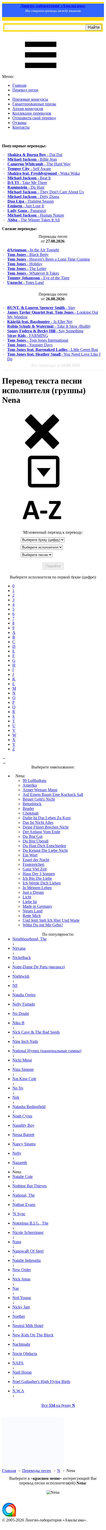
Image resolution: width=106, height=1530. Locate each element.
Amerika (30, 785)
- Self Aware (29, 168)
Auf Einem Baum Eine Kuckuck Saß (53, 794)
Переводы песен (36, 1470)
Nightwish (20, 976)
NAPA (18, 1363)
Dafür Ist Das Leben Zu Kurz (47, 818)
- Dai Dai (34, 154)
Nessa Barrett (23, 1134)
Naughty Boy (23, 1125)
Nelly (16, 1153)
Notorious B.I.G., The (30, 1223)
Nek (15, 1097)
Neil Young (21, 1297)
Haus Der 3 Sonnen (39, 874)
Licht (27, 897)
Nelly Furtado (23, 1004)
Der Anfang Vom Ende (41, 832)
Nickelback (21, 957)
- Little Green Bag (52, 349)
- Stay (41, 307)
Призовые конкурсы (30, 99)
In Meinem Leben (37, 887)
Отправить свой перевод (34, 118)
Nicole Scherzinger (27, 1232)
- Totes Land (25, 282)
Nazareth (19, 1162)
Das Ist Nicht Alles (38, 822)
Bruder (28, 808)
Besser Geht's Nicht (39, 799)
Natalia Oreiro (24, 995)
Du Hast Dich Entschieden (44, 846)
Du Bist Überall (35, 841)
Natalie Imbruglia (26, 1260)
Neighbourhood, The (29, 939)
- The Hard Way (39, 164)
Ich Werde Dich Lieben (42, 883)
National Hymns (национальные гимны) (46, 1051)
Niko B (18, 1023)
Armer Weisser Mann (40, 790)
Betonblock (32, 804)
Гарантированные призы (34, 104)
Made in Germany (37, 906)
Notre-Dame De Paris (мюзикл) (38, 967)
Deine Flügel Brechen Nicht (45, 827)
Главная (19, 85)
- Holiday (24, 264)
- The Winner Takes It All (33, 220)
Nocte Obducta (24, 1353)
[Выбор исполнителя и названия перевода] (42, 448)
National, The (23, 1195)
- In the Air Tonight (33, 250)
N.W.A (18, 1391)
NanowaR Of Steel (27, 1251)
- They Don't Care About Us (45, 192)
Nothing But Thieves (29, 1186)
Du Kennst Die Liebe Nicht (45, 850)
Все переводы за (55, 365)
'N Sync (18, 1214)
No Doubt (20, 1013)
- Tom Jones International (37, 340)
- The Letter (26, 268)
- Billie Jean (32, 159)
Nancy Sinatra (24, 1144)
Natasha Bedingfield (29, 1106)
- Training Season (30, 201)
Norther (18, 1316)
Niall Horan (22, 1372)
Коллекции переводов (31, 113)
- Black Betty (28, 254)
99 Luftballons (34, 780)
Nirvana (18, 948)
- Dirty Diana (33, 196)
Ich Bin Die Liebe (37, 878)
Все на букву (58, 1405)
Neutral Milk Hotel (27, 1325)
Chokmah (31, 813)
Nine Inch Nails (25, 1041)
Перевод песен (25, 90)
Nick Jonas (21, 1279)
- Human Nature (35, 215)
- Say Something (45, 331)
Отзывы (19, 122)
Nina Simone (23, 1069)
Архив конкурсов (27, 108)
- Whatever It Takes (33, 273)
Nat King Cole (24, 1079)
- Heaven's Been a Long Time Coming (48, 259)
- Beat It (29, 178)
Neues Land (32, 911)
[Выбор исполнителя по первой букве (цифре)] (42, 527)
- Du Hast (25, 187)
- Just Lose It (25, 206)
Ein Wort (30, 855)
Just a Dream (33, 892)
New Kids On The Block (33, 1335)
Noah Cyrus (22, 1116)
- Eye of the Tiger (38, 278)
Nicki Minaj (22, 1060)
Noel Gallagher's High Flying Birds (41, 1381)
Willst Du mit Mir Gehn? (43, 925)
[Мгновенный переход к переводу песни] (42, 488)
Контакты (21, 127)
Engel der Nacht (36, 860)
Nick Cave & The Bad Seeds (36, 1032)
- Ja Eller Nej (39, 321)
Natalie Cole (22, 1176)
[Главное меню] (40, 72)
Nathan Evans (23, 1204)
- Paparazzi (26, 210)
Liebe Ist (30, 901)
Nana (16, 1242)
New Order (21, 1270)
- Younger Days (29, 345)
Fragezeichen (33, 864)
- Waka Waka (43, 173)
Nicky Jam (21, 1307)
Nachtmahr (21, 1344)
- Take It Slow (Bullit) (48, 326)
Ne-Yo (17, 1088)
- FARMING (27, 335)
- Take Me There (27, 182)
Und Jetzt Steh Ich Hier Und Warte (51, 920)
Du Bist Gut (32, 836)
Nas (15, 1288)
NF (15, 985)
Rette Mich (32, 915)
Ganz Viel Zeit (35, 869)
